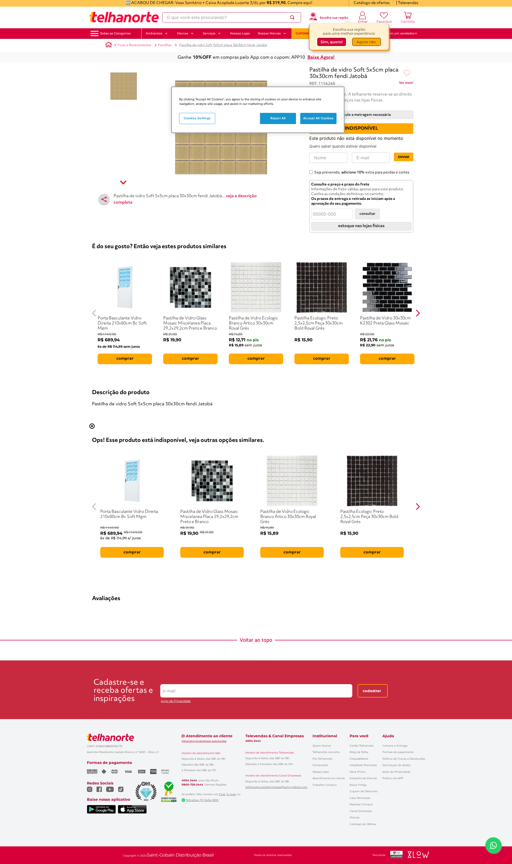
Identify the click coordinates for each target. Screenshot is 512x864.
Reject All (278, 118)
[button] (115, 33)
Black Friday (358, 785)
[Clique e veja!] (406, 84)
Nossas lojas (321, 772)
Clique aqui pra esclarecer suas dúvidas (204, 740)
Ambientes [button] (154, 33)
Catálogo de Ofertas (363, 824)
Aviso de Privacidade (176, 701)
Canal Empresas (361, 811)
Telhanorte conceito (326, 752)
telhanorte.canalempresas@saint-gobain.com (276, 787)
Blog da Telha (359, 752)
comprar (125, 358)
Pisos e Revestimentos (134, 45)
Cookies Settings (197, 118)
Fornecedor (320, 765)
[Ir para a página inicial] (124, 17)
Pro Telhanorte (322, 758)
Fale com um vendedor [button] (397, 33)
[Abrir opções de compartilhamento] (104, 199)
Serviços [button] (209, 33)
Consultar (367, 214)
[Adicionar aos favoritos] (407, 73)
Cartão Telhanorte (362, 745)
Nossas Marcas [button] (269, 33)
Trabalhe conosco (325, 785)
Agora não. (367, 42)
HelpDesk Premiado (363, 765)
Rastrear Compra (361, 804)
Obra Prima (357, 772)
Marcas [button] (182, 33)
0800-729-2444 (192, 784)
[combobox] (231, 17)
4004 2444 (189, 780)
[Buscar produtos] (293, 17)
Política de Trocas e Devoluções (403, 758)
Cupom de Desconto (364, 791)
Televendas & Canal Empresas (274, 736)
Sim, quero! (332, 42)
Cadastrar (372, 690)
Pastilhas (165, 45)
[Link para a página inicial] (108, 45)
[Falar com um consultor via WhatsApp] (493, 845)
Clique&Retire (359, 758)
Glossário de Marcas (363, 778)
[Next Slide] (418, 313)
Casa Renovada (360, 798)
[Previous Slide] (94, 313)
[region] (258, 109)
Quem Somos (322, 745)
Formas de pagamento (398, 752)
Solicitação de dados (396, 765)
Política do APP (392, 778)
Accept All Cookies (318, 118)
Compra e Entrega (394, 745)
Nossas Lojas (240, 33)
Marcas (354, 817)
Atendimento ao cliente (329, 778)
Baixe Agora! (321, 57)
